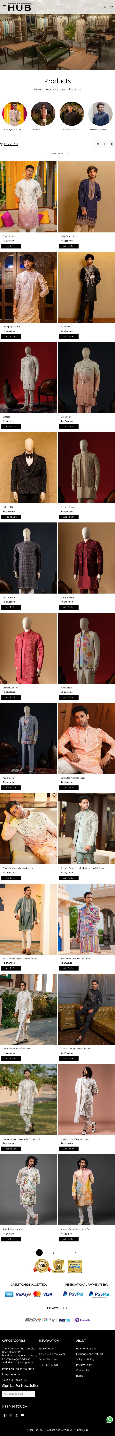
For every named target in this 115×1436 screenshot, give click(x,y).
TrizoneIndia (82, 1430)
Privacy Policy (84, 1364)
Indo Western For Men (69, 130)
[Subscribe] (31, 1394)
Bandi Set (36, 130)
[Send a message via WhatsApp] (110, 1419)
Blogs (79, 1375)
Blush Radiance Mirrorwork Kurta (18, 868)
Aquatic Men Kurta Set (13, 1229)
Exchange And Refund (89, 1354)
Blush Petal (66, 417)
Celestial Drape (68, 507)
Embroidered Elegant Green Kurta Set (20, 958)
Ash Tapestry (9, 597)
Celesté (6, 417)
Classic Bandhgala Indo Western (75, 1049)
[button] (4, 7)
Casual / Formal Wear (52, 1354)
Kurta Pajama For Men (12, 130)
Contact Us (82, 1370)
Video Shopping (48, 1359)
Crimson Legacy (10, 688)
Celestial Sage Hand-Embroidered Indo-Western (83, 868)
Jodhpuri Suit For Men (98, 130)
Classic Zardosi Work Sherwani (75, 1139)
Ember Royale (67, 597)
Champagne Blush (11, 327)
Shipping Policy (85, 1359)
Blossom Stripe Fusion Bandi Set (75, 958)
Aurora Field (66, 688)
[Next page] (76, 1253)
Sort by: (44, 143)
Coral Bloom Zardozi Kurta (73, 778)
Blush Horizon (9, 236)
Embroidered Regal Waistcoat (17, 1049)
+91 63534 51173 (24, 1368)
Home (38, 89)
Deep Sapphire (67, 236)
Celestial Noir (9, 507)
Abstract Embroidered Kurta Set (75, 1229)
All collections (55, 89)
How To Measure (86, 1348)
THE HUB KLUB (48, 1364)
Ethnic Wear (46, 1348)
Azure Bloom (8, 778)
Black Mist (65, 327)
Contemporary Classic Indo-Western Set (21, 1139)
